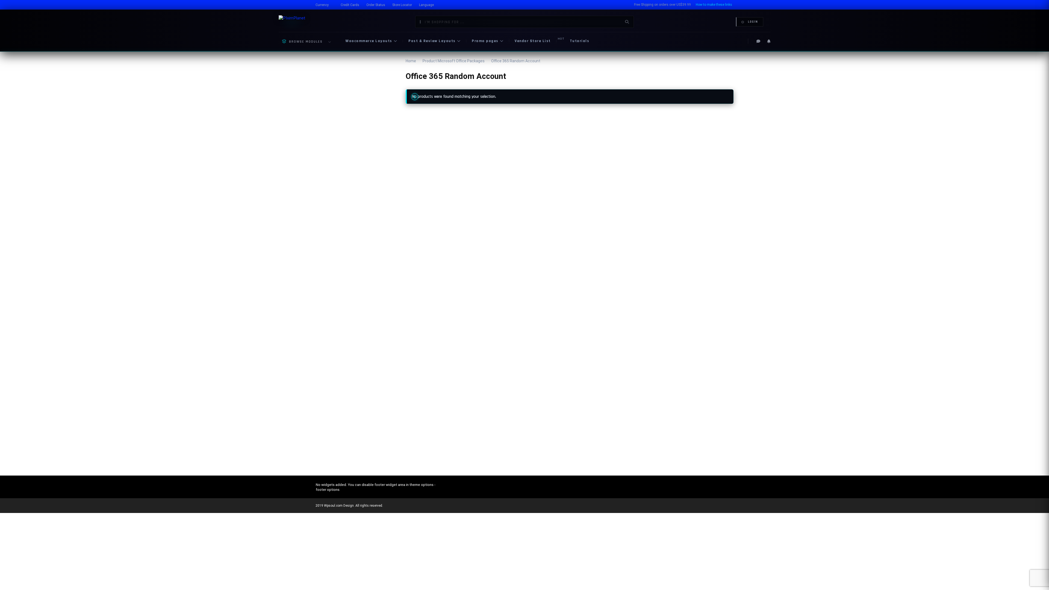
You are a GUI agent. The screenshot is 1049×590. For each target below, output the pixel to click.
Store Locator (402, 5)
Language (426, 5)
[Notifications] (768, 41)
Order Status (375, 5)
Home (411, 61)
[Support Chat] (758, 41)
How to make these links (714, 5)
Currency (322, 5)
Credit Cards (350, 5)
